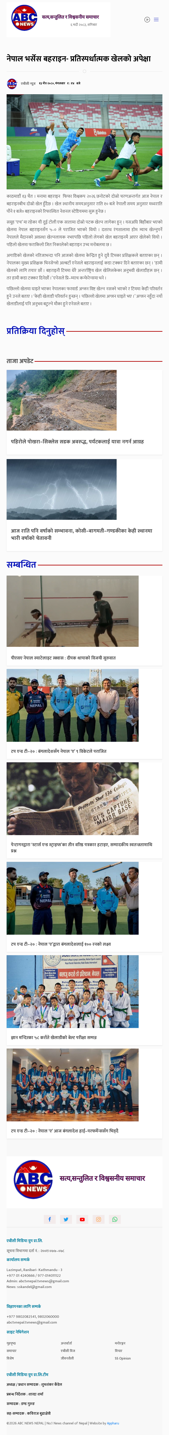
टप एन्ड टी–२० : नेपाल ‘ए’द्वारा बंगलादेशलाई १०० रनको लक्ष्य (61, 944)
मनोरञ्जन (120, 1343)
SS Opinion (123, 1359)
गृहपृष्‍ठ (11, 1343)
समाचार (12, 1351)
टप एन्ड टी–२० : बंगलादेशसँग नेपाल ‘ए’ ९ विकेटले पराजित (59, 751)
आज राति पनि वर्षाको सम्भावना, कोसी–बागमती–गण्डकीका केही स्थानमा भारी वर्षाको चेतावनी (81, 535)
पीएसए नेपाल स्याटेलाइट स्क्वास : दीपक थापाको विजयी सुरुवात (63, 658)
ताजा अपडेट (20, 361)
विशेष (10, 1359)
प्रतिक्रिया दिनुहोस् (36, 331)
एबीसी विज (68, 1351)
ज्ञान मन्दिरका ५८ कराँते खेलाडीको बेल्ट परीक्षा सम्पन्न (54, 1037)
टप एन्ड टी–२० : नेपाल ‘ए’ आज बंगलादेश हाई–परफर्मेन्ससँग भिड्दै (64, 1131)
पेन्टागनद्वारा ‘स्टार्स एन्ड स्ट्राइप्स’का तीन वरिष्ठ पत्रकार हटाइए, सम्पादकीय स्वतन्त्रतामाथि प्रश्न (81, 848)
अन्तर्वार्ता (66, 1343)
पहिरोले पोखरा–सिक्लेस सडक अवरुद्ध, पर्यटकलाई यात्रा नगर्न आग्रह (77, 441)
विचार (118, 1351)
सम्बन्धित (21, 565)
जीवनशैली (67, 1359)
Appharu (113, 1423)
